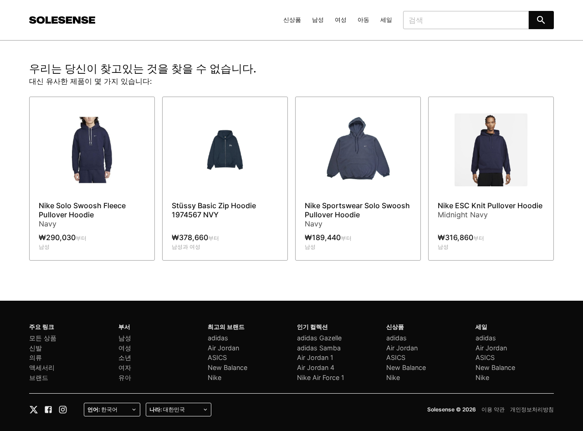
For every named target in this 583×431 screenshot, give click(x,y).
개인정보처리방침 (532, 409)
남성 (318, 19)
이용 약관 (493, 409)
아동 (363, 19)
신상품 (292, 19)
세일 (386, 19)
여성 (341, 19)
